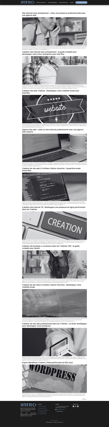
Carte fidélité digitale (42, 411)
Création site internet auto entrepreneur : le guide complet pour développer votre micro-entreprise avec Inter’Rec (49, 53)
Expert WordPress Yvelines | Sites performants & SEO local (47, 362)
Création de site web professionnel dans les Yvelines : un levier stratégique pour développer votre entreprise (54, 325)
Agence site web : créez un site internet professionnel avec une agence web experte (52, 130)
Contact (71, 2)
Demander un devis (82, 2)
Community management (43, 410)
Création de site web (42, 406)
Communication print (63, 2)
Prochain (84, 399)
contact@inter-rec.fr (61, 409)
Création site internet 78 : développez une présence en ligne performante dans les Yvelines (53, 208)
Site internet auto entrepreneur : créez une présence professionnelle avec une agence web (53, 14)
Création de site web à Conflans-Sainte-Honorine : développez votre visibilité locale (51, 286)
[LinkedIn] (78, 406)
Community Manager (52, 2)
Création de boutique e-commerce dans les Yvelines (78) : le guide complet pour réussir (51, 247)
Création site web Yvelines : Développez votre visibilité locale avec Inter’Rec (50, 92)
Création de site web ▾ (41, 2)
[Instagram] (75, 406)
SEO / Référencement (42, 413)
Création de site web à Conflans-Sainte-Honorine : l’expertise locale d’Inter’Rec (51, 169)
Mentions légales (54, 420)
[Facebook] (73, 406)
